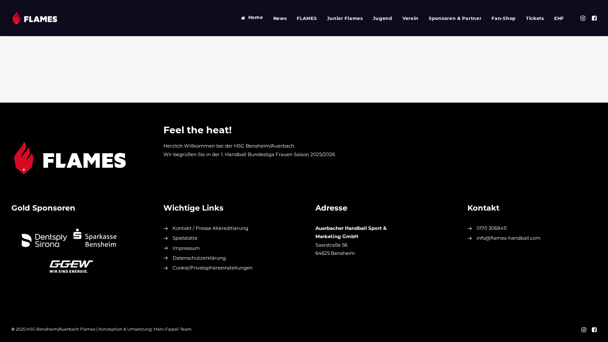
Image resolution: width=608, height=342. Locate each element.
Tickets (535, 18)
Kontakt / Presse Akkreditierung (210, 228)
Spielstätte (185, 238)
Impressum (186, 248)
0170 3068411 (492, 228)
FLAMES (307, 18)
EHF (559, 18)
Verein (410, 18)
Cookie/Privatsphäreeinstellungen (213, 268)
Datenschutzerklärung (199, 258)
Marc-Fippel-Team (173, 329)
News (280, 18)
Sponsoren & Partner (455, 18)
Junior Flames (345, 18)
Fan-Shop (503, 18)
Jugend (382, 18)
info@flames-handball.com (509, 238)
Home (255, 18)
